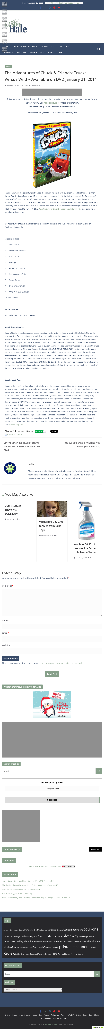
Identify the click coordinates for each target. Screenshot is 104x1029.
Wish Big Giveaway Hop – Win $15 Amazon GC (21, 889)
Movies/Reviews (12, 947)
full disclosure (50, 102)
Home (36, 941)
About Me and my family (25, 46)
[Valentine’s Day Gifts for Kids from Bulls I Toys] (52, 502)
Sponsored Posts (36, 954)
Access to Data (55, 52)
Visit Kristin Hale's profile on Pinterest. (45, 866)
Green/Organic (24, 1015)
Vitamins (80, 954)
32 (19, 519)
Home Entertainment (45, 941)
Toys (55, 953)
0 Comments (35, 85)
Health (91, 936)
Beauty (21, 930)
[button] (53, 46)
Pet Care (52, 947)
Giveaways (83, 936)
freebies (57, 936)
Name (6, 620)
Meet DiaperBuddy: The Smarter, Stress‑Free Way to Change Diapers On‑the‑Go (36, 898)
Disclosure (64, 46)
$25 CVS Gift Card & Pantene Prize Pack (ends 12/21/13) (82, 445)
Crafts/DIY (70, 1015)
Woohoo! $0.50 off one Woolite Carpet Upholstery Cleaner (85, 548)
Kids (89, 941)
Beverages (28, 929)
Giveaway (70, 935)
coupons (91, 929)
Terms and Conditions (15, 52)
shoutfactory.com (15, 424)
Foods (47, 936)
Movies (95, 941)
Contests (60, 930)
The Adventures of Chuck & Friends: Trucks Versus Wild (59, 209)
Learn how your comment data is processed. (61, 663)
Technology (47, 954)
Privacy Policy (37, 52)
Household (58, 941)
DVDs (35, 937)
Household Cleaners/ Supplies (75, 941)
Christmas (51, 929)
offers (23, 947)
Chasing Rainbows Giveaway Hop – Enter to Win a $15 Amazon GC (66, 4)
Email (5, 633)
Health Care (9, 941)
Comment (7, 585)
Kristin (26, 85)
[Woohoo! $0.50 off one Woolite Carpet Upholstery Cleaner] (86, 502)
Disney (29, 936)
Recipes (93, 947)
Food (40, 936)
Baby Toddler (14, 930)
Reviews (8, 66)
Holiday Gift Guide (24, 941)
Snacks (27, 954)
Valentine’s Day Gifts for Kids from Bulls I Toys (51, 526)
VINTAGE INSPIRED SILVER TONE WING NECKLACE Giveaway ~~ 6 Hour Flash (22, 447)
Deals (23, 936)
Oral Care (28, 947)
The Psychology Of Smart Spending (17, 893)
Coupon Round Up (73, 929)
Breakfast (37, 930)
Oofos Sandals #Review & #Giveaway (13, 509)
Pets (57, 947)
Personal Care (40, 947)
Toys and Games (64, 954)
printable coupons (74, 946)
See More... (95, 849)
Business (44, 930)
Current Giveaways (12, 936)
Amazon (6, 930)
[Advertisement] (52, 92)
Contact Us (46, 46)
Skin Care (20, 954)
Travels (74, 954)
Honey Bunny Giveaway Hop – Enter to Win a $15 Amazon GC (28, 881)
